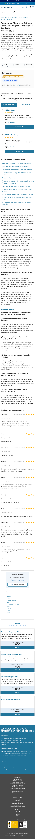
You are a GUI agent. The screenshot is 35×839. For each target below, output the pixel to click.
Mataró (9, 596)
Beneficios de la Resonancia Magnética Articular (17, 169)
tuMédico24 (17, 85)
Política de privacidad (17, 803)
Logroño (9, 608)
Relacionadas (17, 625)
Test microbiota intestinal (17, 765)
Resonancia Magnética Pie (9, 677)
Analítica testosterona (23, 767)
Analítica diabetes (15, 769)
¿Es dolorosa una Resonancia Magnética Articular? (18, 194)
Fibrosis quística (23, 753)
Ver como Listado (10, 104)
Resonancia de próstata (6, 753)
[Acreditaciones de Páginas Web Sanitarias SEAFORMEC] (13, 824)
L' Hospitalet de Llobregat (13, 604)
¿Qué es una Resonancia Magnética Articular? (16, 186)
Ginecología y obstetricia (18, 740)
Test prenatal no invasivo (6, 751)
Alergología (3, 738)
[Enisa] (23, 824)
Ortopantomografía (15, 753)
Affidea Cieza (10, 110)
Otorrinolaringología (17, 742)
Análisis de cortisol (5, 771)
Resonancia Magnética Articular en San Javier (16, 163)
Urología (31, 742)
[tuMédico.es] (7, 7)
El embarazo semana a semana (17, 783)
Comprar (18, 127)
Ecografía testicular (5, 755)
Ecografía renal (13, 755)
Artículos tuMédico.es (17, 791)
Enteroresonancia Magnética (10, 699)
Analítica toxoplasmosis (13, 767)
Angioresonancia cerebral (6, 757)
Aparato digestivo (10, 738)
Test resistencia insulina (6, 765)
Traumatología (25, 742)
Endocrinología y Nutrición (6, 740)
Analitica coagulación (24, 769)
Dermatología (23, 738)
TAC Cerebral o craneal (26, 751)
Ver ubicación (11, 122)
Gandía (9, 612)
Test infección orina (27, 765)
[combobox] (8, 12)
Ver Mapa (27, 104)
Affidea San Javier (12, 135)
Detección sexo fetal (21, 755)
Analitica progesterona (6, 769)
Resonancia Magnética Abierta (11, 632)
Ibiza (8, 602)
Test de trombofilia (16, 751)
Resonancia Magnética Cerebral (11, 654)
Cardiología (17, 738)
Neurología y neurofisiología (7, 742)
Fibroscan (30, 753)
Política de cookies (17, 805)
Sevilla (8, 598)
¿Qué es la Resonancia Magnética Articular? (15, 166)
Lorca (8, 610)
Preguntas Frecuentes (9, 178)
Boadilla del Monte (11, 600)
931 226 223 (19, 580)
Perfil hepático (4, 767)
